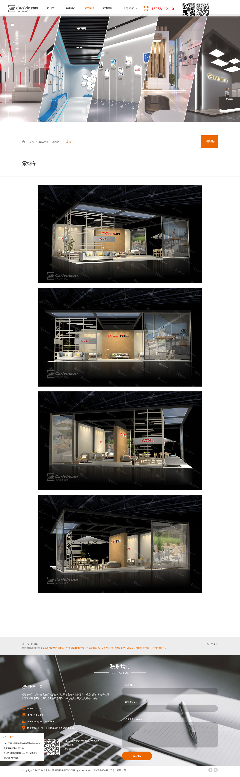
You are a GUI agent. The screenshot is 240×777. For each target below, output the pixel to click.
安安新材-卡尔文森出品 (13, 748)
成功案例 (89, 8)
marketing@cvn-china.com (41, 721)
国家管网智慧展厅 (11, 758)
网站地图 (121, 770)
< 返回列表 (209, 141)
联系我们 (108, 8)
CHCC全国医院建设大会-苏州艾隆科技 (20, 753)
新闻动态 (70, 8)
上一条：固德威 (30, 643)
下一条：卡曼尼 (210, 643)
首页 (34, 8)
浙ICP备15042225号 (104, 770)
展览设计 (57, 141)
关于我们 (51, 8)
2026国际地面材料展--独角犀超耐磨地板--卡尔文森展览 (21, 744)
